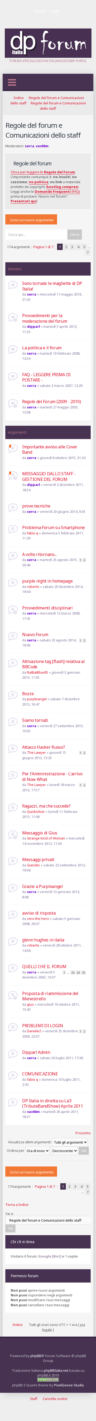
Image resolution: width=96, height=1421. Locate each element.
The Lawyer (36, 752)
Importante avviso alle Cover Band (49, 449)
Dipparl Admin (36, 1052)
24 (78, 972)
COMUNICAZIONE (40, 1074)
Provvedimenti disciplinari (47, 608)
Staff (33, 1398)
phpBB (35, 1355)
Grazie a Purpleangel (42, 886)
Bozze (28, 694)
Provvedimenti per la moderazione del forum (44, 318)
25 (83, 972)
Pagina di (43, 246)
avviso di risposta (38, 913)
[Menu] (12, 82)
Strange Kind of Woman (46, 838)
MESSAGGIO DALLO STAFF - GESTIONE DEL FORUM (48, 476)
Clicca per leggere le (43, 172)
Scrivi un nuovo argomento (32, 220)
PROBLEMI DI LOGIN (42, 1026)
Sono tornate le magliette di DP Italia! (52, 286)
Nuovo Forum (35, 634)
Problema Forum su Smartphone (53, 527)
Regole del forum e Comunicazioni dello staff (43, 130)
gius (30, 1004)
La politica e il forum (42, 348)
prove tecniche (36, 506)
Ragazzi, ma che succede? (46, 806)
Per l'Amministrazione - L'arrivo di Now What (52, 776)
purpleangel (37, 699)
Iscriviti (40, 11)
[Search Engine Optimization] (48, 1380)
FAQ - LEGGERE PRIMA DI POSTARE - (46, 377)
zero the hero (38, 918)
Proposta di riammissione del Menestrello (50, 996)
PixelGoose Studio (69, 1385)
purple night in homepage (47, 581)
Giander (33, 865)
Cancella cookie (55, 1398)
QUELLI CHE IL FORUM (44, 966)
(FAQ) (57, 191)
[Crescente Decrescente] (70, 1150)
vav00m (42, 146)
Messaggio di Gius (39, 833)
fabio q (32, 533)
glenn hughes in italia (43, 940)
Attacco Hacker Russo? (43, 747)
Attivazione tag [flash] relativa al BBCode (53, 664)
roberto (33, 586)
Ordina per (16, 1150)
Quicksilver (36, 811)
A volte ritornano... (39, 554)
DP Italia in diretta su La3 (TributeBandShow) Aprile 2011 (52, 1103)
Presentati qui (24, 201)
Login (54, 11)
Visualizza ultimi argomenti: (30, 1142)
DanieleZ (34, 1031)
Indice (19, 97)
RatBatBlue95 (37, 672)
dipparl (33, 326)
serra (29, 146)
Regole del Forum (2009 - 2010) (51, 401)
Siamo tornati (35, 720)
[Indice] (48, 56)
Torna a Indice (17, 1204)
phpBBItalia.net (56, 1370)
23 (72, 972)
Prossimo (83, 1133)
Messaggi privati (38, 859)
